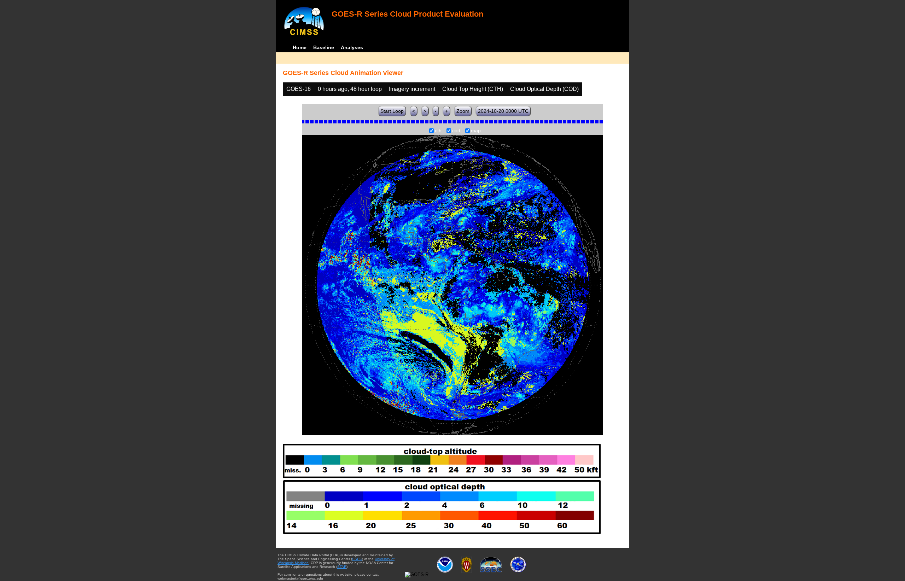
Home (299, 47)
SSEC (357, 559)
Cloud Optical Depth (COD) (544, 89)
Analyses (352, 47)
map (476, 131)
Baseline (323, 47)
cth (438, 131)
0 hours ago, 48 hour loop (350, 89)
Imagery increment (412, 89)
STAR (341, 567)
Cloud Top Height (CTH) (472, 89)
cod (456, 131)
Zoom (462, 111)
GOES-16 (298, 89)
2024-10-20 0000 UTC (503, 111)
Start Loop (392, 111)
